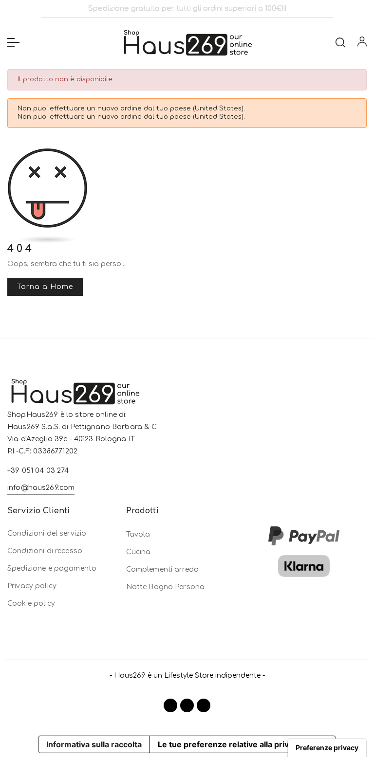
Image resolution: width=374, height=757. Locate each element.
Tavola (138, 534)
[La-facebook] (170, 705)
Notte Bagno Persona (165, 587)
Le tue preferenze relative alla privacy (230, 744)
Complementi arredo (162, 569)
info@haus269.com (41, 487)
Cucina (138, 552)
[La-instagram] (187, 705)
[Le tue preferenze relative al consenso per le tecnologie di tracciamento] (327, 748)
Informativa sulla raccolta (94, 744)
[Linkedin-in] (203, 705)
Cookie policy (31, 603)
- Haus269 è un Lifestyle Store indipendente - (187, 675)
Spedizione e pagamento (51, 568)
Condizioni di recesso (44, 551)
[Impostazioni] (362, 43)
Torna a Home (45, 286)
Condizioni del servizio (46, 533)
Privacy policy (31, 586)
